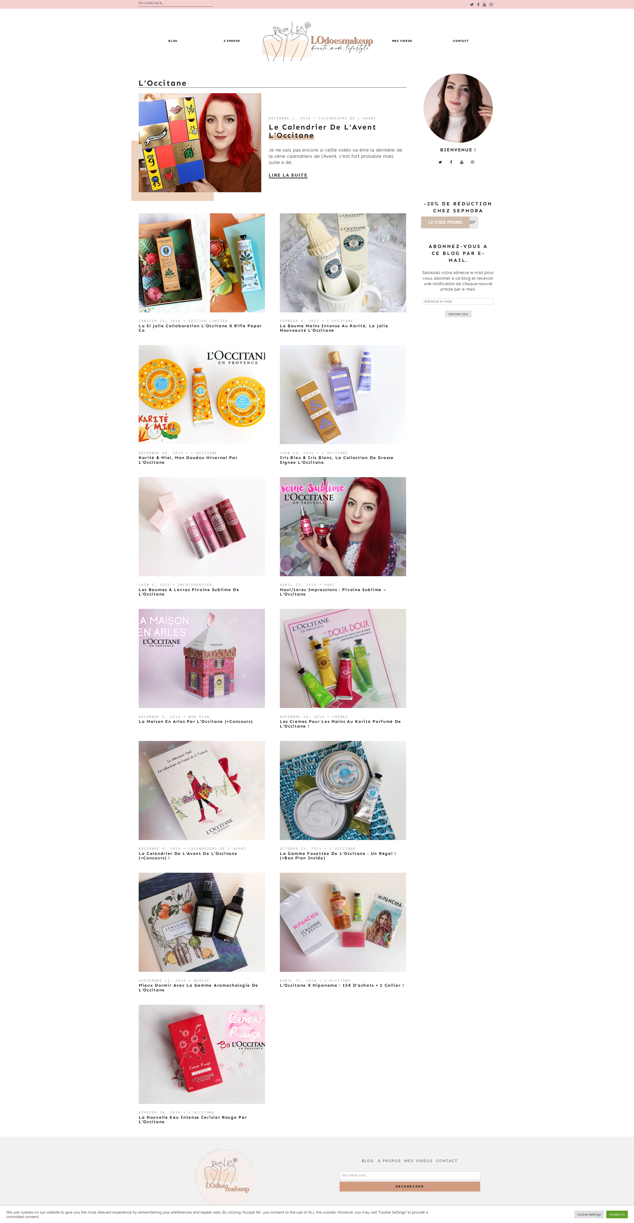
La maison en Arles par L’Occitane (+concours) (196, 721)
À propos (232, 41)
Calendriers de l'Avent (347, 118)
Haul (329, 585)
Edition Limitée (208, 321)
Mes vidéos (402, 41)
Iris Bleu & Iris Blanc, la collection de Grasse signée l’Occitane (337, 460)
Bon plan (199, 717)
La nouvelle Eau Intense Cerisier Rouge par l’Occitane (193, 1119)
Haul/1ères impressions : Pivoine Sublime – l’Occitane (333, 592)
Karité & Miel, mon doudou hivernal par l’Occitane (188, 460)
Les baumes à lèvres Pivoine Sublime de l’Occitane (189, 592)
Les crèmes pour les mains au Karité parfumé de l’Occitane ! (340, 724)
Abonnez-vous (458, 314)
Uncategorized (195, 585)
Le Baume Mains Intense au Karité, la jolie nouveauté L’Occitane (334, 328)
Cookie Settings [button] (589, 1214)
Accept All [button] (617, 1214)
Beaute (202, 980)
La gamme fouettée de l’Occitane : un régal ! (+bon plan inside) (338, 856)
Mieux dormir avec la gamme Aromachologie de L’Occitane (198, 987)
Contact (461, 41)
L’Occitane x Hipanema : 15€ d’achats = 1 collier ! (342, 985)
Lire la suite (288, 175)
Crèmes (340, 717)
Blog (173, 41)
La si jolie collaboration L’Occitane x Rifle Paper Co (200, 328)
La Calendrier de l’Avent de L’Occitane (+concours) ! (188, 856)
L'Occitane (340, 321)
